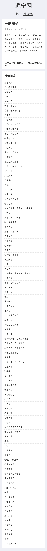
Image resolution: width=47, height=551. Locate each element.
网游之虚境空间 (11, 134)
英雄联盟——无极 (12, 217)
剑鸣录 (7, 520)
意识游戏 (8, 92)
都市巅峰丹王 (10, 143)
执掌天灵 (8, 390)
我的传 (7, 399)
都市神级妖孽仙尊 (12, 110)
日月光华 (8, 259)
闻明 (6, 264)
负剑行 (7, 539)
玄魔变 (7, 250)
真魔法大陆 (9, 236)
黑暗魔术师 (9, 478)
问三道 (7, 269)
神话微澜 (8, 380)
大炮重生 (8, 469)
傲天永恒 (8, 245)
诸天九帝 (8, 436)
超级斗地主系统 (11, 231)
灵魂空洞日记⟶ (35, 63)
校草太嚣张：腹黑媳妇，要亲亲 (18, 208)
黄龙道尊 (8, 506)
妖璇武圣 (8, 292)
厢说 (6, 446)
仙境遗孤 (8, 147)
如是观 (7, 455)
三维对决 (8, 334)
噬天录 (7, 310)
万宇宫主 (8, 450)
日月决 (7, 404)
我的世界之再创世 (12, 473)
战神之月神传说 (11, 129)
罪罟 (6, 96)
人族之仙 (8, 115)
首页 (17, 13)
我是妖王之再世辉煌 (13, 432)
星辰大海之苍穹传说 (13, 427)
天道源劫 (8, 511)
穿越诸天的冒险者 (12, 199)
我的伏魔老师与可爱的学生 (16, 338)
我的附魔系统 (10, 543)
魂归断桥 (8, 203)
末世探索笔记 (10, 385)
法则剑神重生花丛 (12, 255)
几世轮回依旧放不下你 (14, 343)
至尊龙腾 (8, 82)
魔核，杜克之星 (11, 152)
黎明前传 (8, 194)
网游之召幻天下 (11, 324)
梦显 (6, 297)
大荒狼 (7, 185)
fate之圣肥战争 (11, 459)
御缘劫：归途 (10, 138)
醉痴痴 (7, 371)
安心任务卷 (9, 394)
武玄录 (7, 357)
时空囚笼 (8, 278)
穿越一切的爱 (10, 487)
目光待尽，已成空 (12, 124)
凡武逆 (7, 213)
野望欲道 (8, 525)
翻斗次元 (8, 189)
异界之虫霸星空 (11, 315)
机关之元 (8, 408)
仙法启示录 (9, 306)
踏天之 (7, 329)
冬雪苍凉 (8, 529)
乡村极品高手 (10, 87)
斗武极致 (8, 120)
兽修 (6, 492)
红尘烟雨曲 (9, 413)
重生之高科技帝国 (12, 283)
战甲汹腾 (8, 241)
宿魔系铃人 (9, 464)
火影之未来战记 (11, 352)
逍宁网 (23, 6)
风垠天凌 (8, 287)
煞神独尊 (8, 101)
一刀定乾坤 (9, 483)
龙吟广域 (8, 515)
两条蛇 (7, 422)
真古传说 (8, 534)
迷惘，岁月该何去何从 (14, 362)
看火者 (7, 441)
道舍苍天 (8, 376)
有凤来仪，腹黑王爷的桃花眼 (17, 273)
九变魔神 (8, 175)
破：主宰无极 (10, 222)
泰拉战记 (8, 320)
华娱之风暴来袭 (11, 161)
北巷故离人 (9, 501)
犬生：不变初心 (11, 106)
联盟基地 (8, 301)
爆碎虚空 (8, 227)
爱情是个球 (9, 497)
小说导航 (28, 13)
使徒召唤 (8, 171)
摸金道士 (8, 418)
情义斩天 (8, 157)
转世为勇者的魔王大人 (14, 348)
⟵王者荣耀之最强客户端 (13, 64)
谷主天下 (8, 366)
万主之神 (8, 180)
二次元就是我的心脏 (13, 166)
